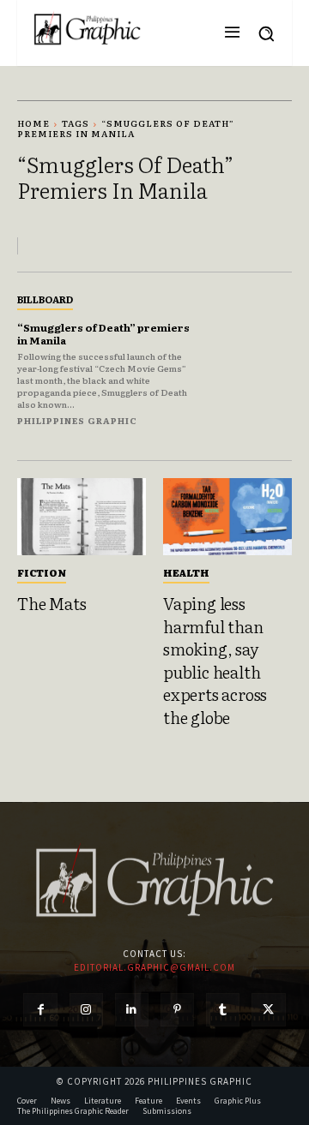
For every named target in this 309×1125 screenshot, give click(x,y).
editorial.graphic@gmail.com (154, 967)
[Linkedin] (131, 1009)
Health (186, 572)
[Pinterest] (177, 1009)
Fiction (41, 572)
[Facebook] (40, 1009)
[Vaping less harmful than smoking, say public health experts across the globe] (227, 516)
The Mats (51, 603)
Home (33, 123)
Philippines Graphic (77, 420)
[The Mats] (81, 516)
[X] (268, 1009)
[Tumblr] (222, 1009)
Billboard (45, 299)
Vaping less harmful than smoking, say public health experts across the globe (215, 660)
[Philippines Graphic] (87, 29)
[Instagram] (86, 1009)
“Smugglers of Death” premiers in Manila (103, 333)
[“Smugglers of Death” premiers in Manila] (250, 356)
